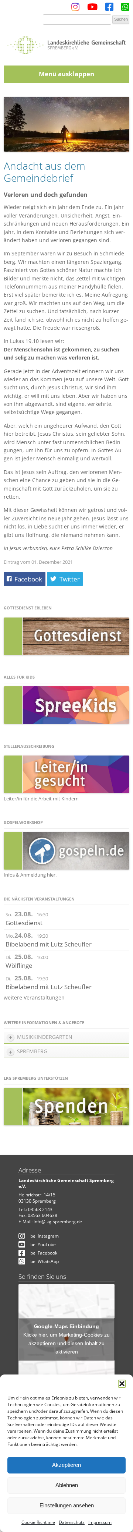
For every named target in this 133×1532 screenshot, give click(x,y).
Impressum (100, 1522)
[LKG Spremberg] (66, 42)
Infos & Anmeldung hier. (30, 874)
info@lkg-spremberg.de (58, 1221)
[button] (122, 1383)
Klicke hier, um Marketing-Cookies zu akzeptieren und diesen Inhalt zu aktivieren (66, 1343)
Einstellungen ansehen (67, 1505)
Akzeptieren (66, 1465)
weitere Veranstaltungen (34, 997)
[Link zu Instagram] (75, 8)
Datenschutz (72, 1522)
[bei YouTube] (92, 8)
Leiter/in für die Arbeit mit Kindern (41, 798)
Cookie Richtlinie (38, 1522)
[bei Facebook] (109, 8)
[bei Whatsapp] (125, 8)
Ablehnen (66, 1485)
